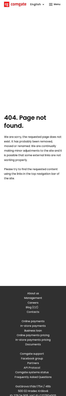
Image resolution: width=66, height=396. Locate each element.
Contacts (33, 312)
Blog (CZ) (32, 307)
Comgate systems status (32, 372)
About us (33, 293)
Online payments (33, 321)
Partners (33, 363)
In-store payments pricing (33, 340)
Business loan (33, 331)
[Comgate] (15, 4)
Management (33, 298)
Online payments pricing (33, 335)
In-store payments (33, 326)
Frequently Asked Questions (33, 377)
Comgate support (32, 354)
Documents (33, 344)
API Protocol (32, 368)
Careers (33, 303)
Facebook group (32, 358)
